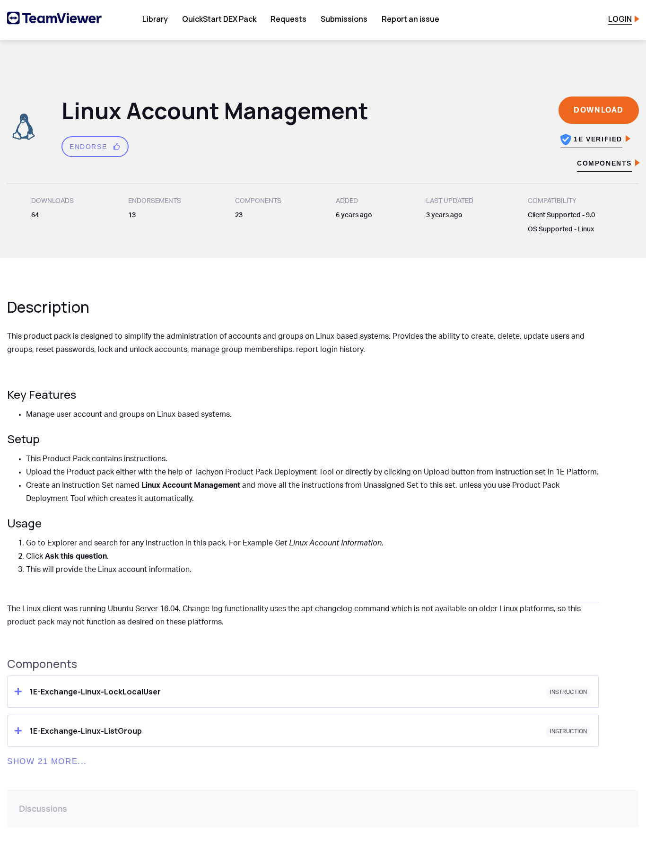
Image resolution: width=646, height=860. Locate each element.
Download (599, 110)
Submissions (344, 19)
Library (155, 19)
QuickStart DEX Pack (219, 19)
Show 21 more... (47, 761)
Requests (288, 19)
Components (604, 163)
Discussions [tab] (43, 809)
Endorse (90, 146)
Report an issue (410, 19)
